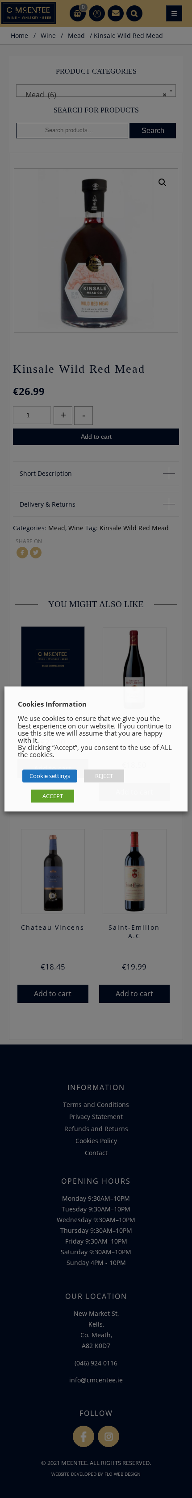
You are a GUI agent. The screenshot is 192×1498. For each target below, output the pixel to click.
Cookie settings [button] (49, 776)
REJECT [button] (104, 776)
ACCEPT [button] (52, 796)
